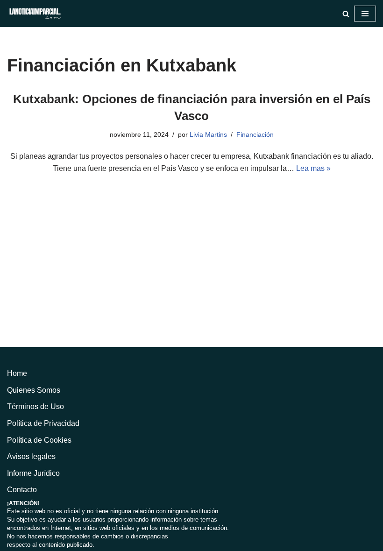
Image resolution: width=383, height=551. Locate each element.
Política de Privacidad (43, 423)
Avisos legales (31, 456)
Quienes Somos (33, 390)
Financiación (255, 134)
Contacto (22, 490)
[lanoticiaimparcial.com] (35, 14)
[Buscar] (345, 13)
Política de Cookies (39, 440)
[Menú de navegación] (365, 13)
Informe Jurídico (33, 473)
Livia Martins (208, 134)
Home (17, 373)
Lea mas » (313, 168)
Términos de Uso (35, 406)
